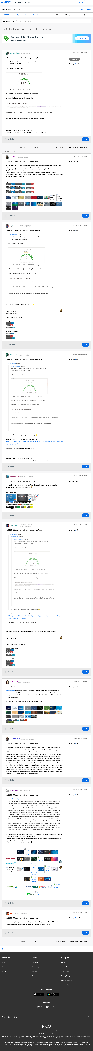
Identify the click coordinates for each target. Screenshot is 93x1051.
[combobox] (53, 21)
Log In (83, 2)
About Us (64, 962)
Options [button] (88, 15)
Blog (33, 976)
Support (34, 971)
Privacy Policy (65, 976)
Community (35, 967)
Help (82, 9)
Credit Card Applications (38, 15)
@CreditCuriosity (13, 799)
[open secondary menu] (90, 2)
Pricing (27, 2)
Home (4, 962)
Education (35, 962)
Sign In (89, 9)
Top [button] (5, 949)
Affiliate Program (66, 980)
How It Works (19, 2)
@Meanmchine (13, 235)
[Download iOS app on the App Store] (39, 994)
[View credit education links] (89, 1016)
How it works (6, 967)
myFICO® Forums (17, 10)
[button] (89, 50)
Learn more (72, 1038)
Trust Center (65, 971)
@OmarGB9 (12, 363)
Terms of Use (65, 967)
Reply (85, 139)
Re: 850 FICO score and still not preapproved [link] (63, 15)
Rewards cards (75, 59)
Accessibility (65, 985)
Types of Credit (21, 15)
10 (76, 918)
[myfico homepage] (6, 2)
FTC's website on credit (69, 1045)
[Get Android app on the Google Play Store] (52, 994)
